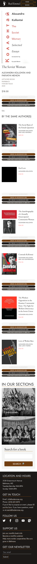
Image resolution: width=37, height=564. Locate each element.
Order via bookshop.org (18, 100)
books (27, 5)
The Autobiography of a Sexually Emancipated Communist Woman (26, 215)
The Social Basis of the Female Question (26, 126)
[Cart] (35, 2)
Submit (5, 557)
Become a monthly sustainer (13, 536)
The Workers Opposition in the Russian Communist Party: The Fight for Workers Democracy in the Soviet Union (26, 304)
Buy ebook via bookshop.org (18, 103)
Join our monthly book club (12, 533)
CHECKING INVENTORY (18, 97)
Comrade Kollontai (25, 254)
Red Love (22, 168)
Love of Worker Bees (26, 341)
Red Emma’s (14, 3)
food (27, 2)
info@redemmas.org (15, 499)
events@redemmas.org (15, 510)
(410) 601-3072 (14, 502)
